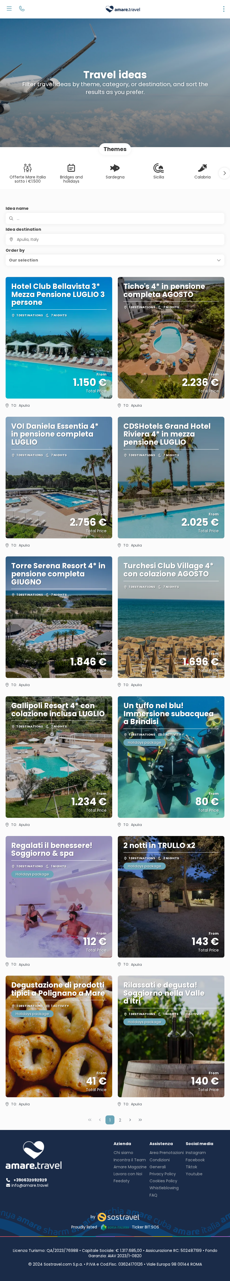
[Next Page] (130, 1119)
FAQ (153, 1195)
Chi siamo (123, 1152)
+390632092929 (30, 1180)
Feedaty (122, 1181)
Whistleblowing (164, 1188)
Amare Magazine (130, 1167)
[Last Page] (140, 1119)
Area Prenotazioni (167, 1152)
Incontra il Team (130, 1160)
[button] (224, 173)
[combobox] (115, 239)
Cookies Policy (163, 1181)
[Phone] (21, 9)
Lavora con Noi (128, 1174)
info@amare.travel (30, 1185)
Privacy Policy (163, 1174)
